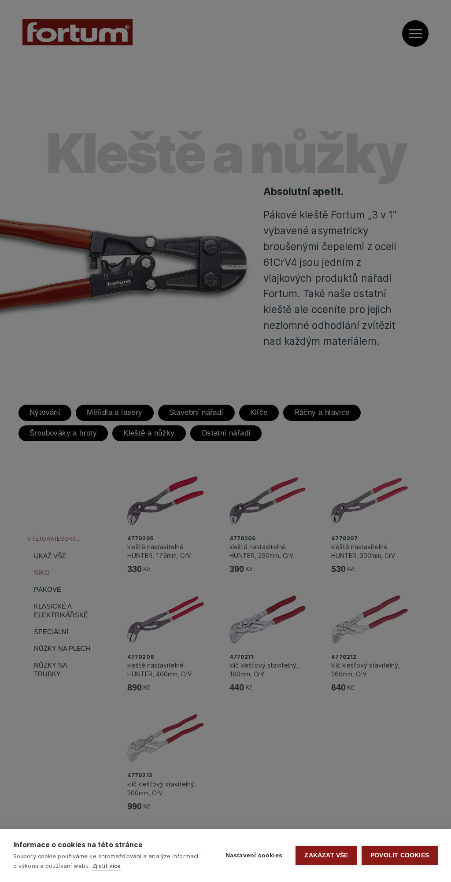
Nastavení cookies (254, 855)
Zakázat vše (326, 855)
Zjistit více (106, 865)
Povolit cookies (399, 855)
